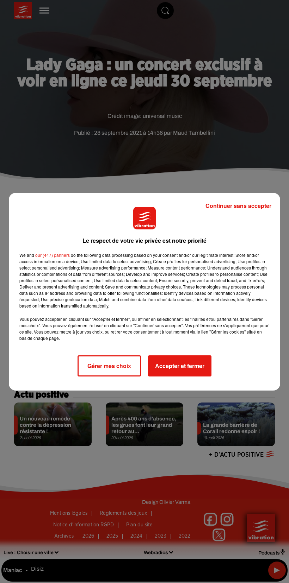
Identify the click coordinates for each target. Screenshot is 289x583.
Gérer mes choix (109, 366)
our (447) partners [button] (52, 255)
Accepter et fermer (179, 366)
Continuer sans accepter (238, 206)
